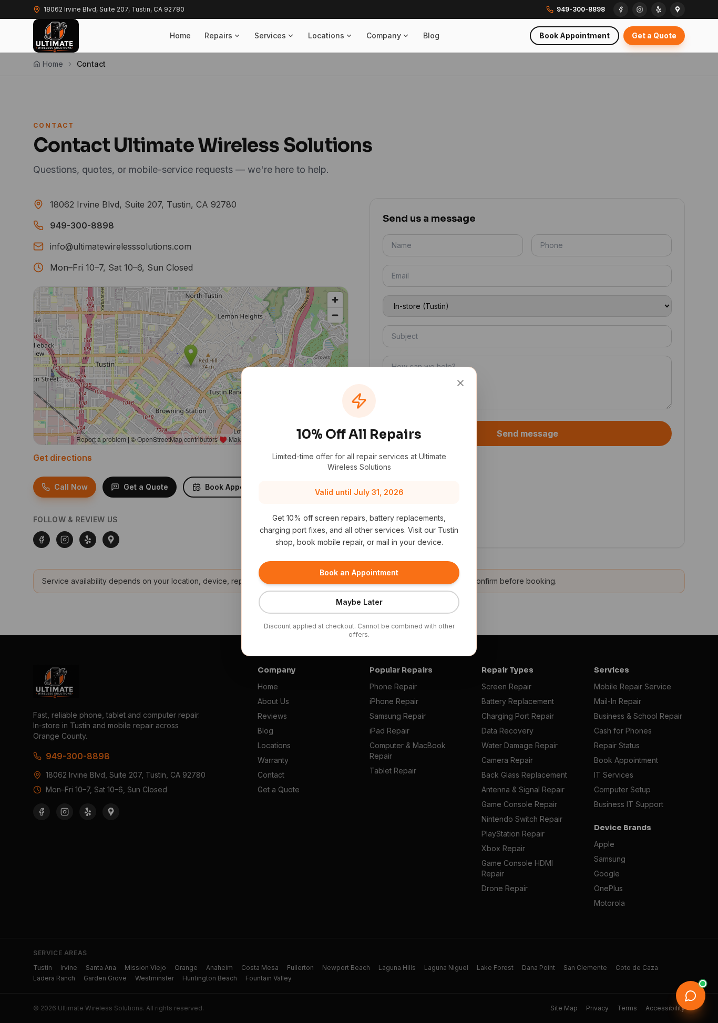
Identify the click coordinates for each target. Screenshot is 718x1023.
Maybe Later (359, 601)
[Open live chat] (690, 995)
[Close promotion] (460, 383)
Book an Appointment (359, 572)
